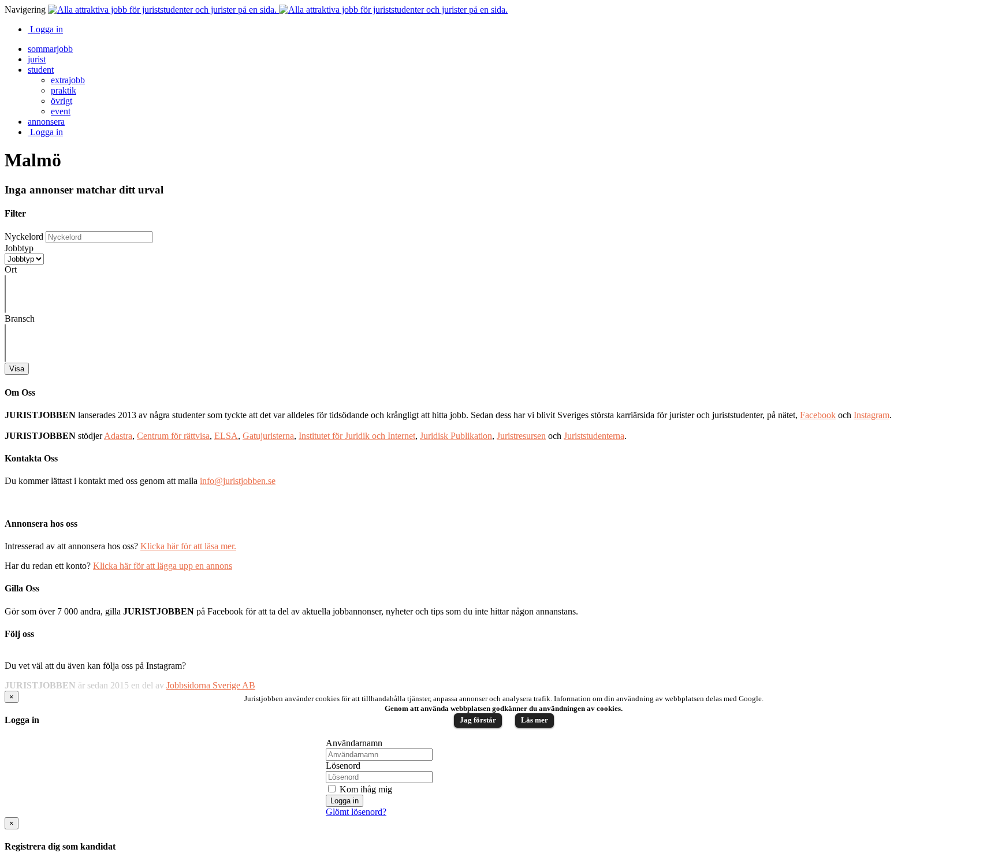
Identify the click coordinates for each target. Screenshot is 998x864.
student (41, 70)
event (60, 111)
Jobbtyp (19, 248)
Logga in (45, 29)
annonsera (46, 121)
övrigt (61, 101)
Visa (16, 368)
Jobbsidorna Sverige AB (210, 685)
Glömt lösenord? (356, 812)
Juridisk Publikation (456, 436)
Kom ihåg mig (364, 789)
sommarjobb (50, 49)
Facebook (818, 415)
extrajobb (68, 80)
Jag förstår (478, 720)
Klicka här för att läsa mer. (188, 546)
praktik (63, 90)
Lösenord (343, 765)
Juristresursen (521, 436)
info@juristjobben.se (237, 481)
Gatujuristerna (268, 436)
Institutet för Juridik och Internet (357, 436)
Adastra (118, 436)
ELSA (226, 436)
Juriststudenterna (594, 436)
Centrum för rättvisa (173, 436)
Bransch (20, 318)
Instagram (871, 415)
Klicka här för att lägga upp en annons (162, 566)
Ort (11, 269)
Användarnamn (354, 743)
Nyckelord (24, 236)
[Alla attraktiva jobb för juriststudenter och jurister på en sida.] (278, 9)
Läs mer (534, 720)
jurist (37, 59)
